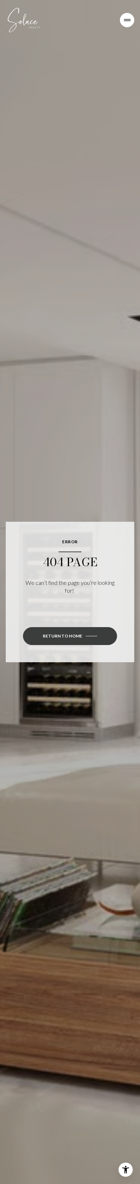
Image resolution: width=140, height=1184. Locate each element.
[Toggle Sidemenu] (127, 20)
